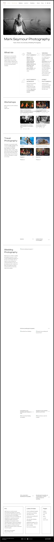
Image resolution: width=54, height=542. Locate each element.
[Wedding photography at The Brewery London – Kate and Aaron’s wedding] (43, 415)
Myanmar (32, 62)
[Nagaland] (27, 148)
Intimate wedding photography (27, 328)
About (38, 3)
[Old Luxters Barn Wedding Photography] (27, 415)
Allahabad (28, 57)
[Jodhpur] (27, 137)
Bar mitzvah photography (31, 526)
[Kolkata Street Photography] (43, 159)
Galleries (21, 3)
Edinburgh (28, 59)
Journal (26, 3)
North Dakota (29, 65)
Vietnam (31, 68)
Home (8, 3)
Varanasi (31, 66)
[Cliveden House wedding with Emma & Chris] (43, 331)
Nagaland (28, 64)
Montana (28, 62)
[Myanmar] (43, 148)
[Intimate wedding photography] (35, 249)
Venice (28, 68)
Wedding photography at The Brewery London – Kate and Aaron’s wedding (32, 524)
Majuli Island (32, 61)
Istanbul (32, 59)
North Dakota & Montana (41, 146)
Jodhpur (28, 61)
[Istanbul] (27, 159)
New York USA (33, 64)
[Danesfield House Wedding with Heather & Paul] (27, 331)
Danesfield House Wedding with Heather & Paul (25, 412)
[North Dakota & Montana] (43, 137)
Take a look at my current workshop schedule (31, 90)
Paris (33, 65)
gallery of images (12, 145)
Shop (42, 3)
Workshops (14, 3)
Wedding (32, 3)
